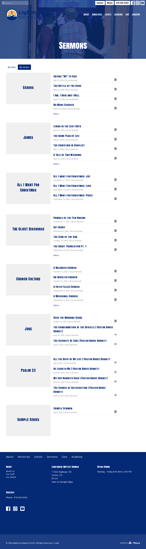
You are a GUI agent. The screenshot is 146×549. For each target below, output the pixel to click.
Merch (109, 3)
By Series (24, 67)
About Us (10, 471)
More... (56, 113)
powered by (128, 545)
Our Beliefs (11, 477)
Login (56, 543)
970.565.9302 (122, 3)
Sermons (118, 14)
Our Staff (10, 474)
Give (127, 14)
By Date (12, 67)
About (86, 14)
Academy (136, 14)
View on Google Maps (62, 481)
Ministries (97, 14)
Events (108, 14)
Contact (100, 3)
